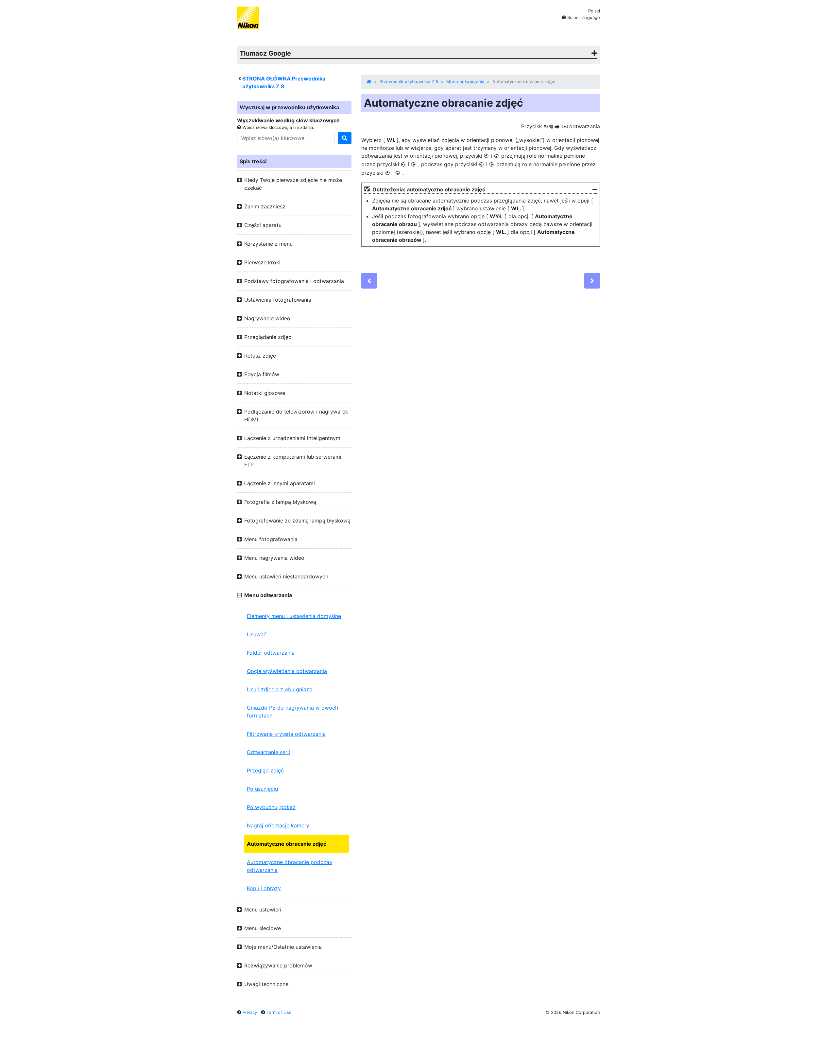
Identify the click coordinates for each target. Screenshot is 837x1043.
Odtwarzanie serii (268, 752)
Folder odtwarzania (271, 652)
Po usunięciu (262, 789)
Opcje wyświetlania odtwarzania (287, 671)
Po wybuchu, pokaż (271, 807)
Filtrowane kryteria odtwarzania (286, 734)
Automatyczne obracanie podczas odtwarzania (289, 866)
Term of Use (279, 1012)
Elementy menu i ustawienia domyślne (294, 616)
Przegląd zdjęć (265, 770)
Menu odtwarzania (465, 81)
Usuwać (256, 634)
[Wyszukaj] (344, 138)
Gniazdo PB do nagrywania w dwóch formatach (292, 711)
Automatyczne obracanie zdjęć (286, 843)
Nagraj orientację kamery (278, 825)
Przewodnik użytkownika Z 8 (409, 81)
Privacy (250, 1012)
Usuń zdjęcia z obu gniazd (280, 689)
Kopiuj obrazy (264, 888)
